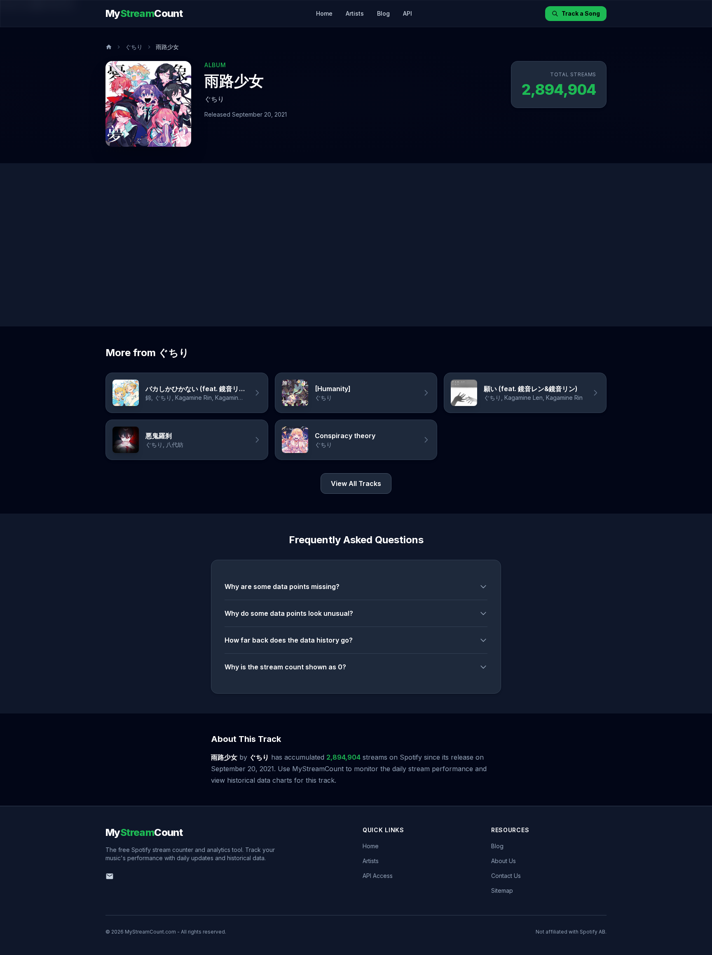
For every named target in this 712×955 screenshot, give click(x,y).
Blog (383, 13)
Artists (355, 13)
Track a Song (581, 13)
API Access (378, 875)
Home (324, 13)
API (407, 13)
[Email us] (109, 876)
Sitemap (502, 890)
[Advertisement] (356, 245)
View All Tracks (356, 483)
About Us (503, 860)
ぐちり (134, 46)
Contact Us (506, 875)
